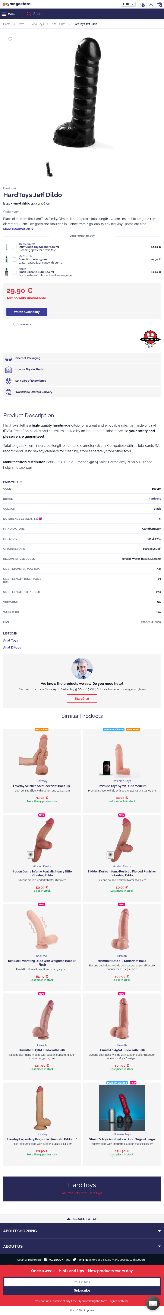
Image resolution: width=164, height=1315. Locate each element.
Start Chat (82, 698)
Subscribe (82, 1290)
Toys (21, 24)
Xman (22, 268)
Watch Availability (27, 312)
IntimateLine (27, 243)
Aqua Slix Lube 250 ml (33, 259)
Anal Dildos (58, 24)
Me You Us (25, 256)
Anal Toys (38, 24)
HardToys (9, 188)
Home (6, 24)
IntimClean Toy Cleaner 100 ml (39, 246)
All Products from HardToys (82, 1193)
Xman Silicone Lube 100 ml (36, 272)
